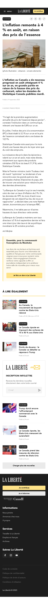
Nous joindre (8, 513)
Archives (6, 541)
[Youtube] (16, 557)
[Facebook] (5, 557)
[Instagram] (10, 557)
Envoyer (37, 390)
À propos (6, 520)
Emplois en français (10, 537)
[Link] (44, 18)
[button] (5, 11)
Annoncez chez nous (11, 517)
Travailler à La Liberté (11, 534)
